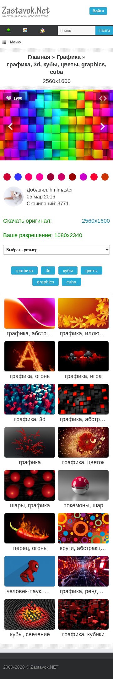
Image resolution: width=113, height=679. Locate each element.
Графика (69, 57)
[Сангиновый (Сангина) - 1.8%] (72, 177)
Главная (39, 57)
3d (48, 270)
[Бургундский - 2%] (50, 177)
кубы (68, 270)
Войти (98, 11)
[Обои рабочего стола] (25, 19)
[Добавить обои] (8, 30)
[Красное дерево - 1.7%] (105, 177)
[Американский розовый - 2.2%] (28, 177)
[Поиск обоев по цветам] (42, 30)
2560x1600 (96, 221)
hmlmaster (61, 189)
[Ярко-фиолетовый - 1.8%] (83, 177)
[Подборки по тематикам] (25, 30)
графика (24, 270)
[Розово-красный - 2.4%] (7, 177)
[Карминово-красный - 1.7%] (94, 177)
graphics (45, 281)
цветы (91, 270)
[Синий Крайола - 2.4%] (18, 177)
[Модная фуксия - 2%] (39, 177)
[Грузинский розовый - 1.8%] (61, 177)
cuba (71, 281)
